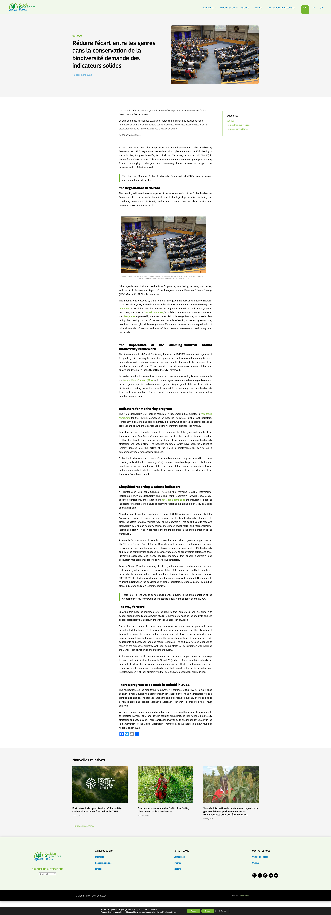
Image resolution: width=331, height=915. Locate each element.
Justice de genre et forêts (237, 129)
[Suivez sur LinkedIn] (271, 875)
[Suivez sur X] (254, 875)
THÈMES (258, 8)
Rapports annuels (103, 863)
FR (314, 8)
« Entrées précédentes (83, 826)
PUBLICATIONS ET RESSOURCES (281, 8)
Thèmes (177, 863)
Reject (207, 911)
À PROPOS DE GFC (227, 8)
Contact (255, 863)
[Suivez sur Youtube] (276, 875)
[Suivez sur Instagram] (265, 875)
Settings (222, 911)
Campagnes (179, 857)
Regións (177, 869)
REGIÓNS (245, 8)
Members (99, 857)
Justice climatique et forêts (238, 125)
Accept (193, 911)
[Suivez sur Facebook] (260, 875)
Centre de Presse (260, 857)
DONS (305, 8)
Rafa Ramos (244, 896)
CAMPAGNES (208, 8)
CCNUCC (77, 35)
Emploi (98, 869)
